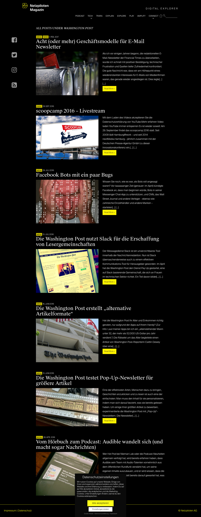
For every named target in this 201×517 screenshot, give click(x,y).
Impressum (10, 511)
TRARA (99, 16)
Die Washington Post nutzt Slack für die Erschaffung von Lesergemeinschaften (97, 241)
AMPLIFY (141, 16)
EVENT (39, 106)
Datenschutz (25, 511)
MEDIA (39, 37)
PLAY (131, 16)
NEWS (45, 37)
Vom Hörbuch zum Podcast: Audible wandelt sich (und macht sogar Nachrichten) (99, 444)
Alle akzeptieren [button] (100, 503)
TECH (90, 16)
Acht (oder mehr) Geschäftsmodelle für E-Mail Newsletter (90, 44)
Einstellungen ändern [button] (100, 509)
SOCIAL (39, 437)
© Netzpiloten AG (187, 511)
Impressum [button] (113, 513)
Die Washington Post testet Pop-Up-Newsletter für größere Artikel (94, 380)
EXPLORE (121, 16)
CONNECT (153, 16)
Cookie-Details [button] (89, 513)
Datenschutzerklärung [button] (102, 513)
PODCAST (79, 16)
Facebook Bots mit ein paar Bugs (74, 175)
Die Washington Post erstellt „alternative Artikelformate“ (83, 311)
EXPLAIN (110, 16)
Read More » (109, 89)
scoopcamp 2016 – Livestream (70, 111)
